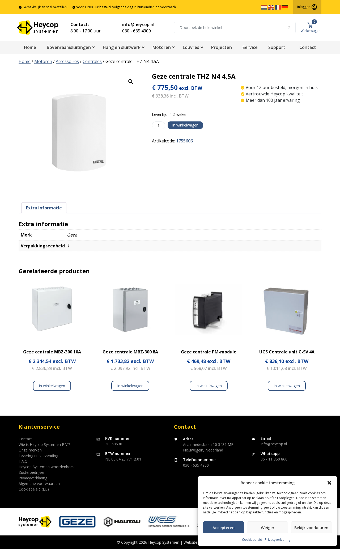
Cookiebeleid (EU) (34, 489)
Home (25, 61)
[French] (278, 7)
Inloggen (307, 7)
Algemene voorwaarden (39, 483)
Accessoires (67, 61)
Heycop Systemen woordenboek (47, 466)
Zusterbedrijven (32, 472)
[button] (329, 482)
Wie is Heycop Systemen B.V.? (44, 444)
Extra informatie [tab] (44, 208)
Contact (25, 438)
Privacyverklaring (277, 539)
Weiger (267, 527)
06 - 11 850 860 (274, 459)
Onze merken (30, 450)
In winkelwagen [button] (52, 385)
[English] (271, 7)
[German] (285, 7)
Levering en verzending (38, 455)
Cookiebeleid (252, 539)
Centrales (92, 61)
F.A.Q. (23, 461)
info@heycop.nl (138, 24)
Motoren (43, 61)
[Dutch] (264, 7)
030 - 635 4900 (136, 31)
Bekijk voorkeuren (311, 527)
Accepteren (223, 527)
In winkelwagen (185, 125)
